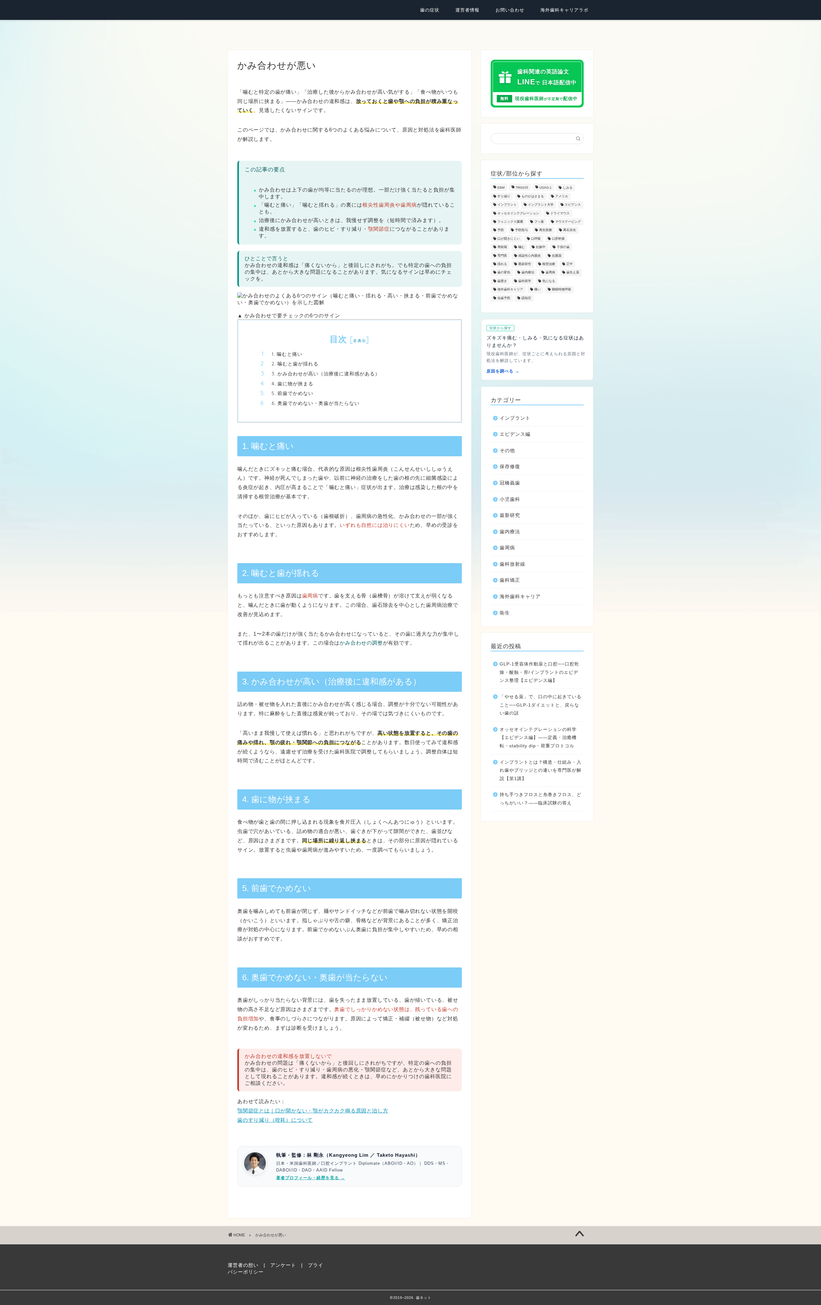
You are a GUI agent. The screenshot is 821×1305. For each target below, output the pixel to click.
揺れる (502, 264)
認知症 (526, 298)
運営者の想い (243, 1265)
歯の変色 (503, 272)
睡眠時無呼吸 (561, 289)
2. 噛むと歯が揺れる (295, 364)
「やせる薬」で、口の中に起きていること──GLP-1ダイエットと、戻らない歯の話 (540, 705)
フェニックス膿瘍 (510, 221)
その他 (507, 450)
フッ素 (539, 221)
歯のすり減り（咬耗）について (275, 1120)
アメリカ (561, 196)
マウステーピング (568, 221)
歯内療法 (527, 272)
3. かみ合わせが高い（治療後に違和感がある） (326, 374)
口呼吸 (536, 238)
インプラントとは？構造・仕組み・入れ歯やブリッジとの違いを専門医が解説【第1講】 (540, 770)
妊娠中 (541, 247)
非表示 (359, 340)
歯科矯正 (510, 580)
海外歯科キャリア (510, 289)
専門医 (502, 255)
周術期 (502, 247)
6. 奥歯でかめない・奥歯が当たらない (316, 403)
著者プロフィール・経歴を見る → (310, 1177)
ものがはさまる (532, 196)
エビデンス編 (515, 434)
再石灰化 (569, 230)
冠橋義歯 (510, 482)
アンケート (283, 1265)
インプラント (507, 205)
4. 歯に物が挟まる (292, 384)
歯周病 (550, 272)
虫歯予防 (503, 298)
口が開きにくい (508, 238)
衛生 (505, 612)
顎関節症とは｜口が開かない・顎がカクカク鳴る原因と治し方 (312, 1110)
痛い (537, 289)
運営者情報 (467, 10)
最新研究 (524, 264)
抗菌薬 (557, 255)
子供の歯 (563, 247)
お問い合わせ (509, 10)
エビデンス (573, 205)
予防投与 (521, 230)
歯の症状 (429, 10)
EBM (500, 188)
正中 (569, 264)
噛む (521, 247)
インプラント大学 (541, 205)
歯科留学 (524, 281)
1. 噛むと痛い (287, 354)
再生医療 (545, 230)
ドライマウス (560, 213)
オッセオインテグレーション (518, 213)
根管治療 (548, 264)
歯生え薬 (572, 272)
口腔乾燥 (558, 238)
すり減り (503, 196)
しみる (567, 188)
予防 (500, 230)
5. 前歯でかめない (292, 393)
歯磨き (502, 281)
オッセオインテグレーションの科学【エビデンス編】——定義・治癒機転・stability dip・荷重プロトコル (538, 737)
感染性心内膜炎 (529, 255)
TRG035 (522, 188)
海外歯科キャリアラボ (564, 10)
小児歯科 (510, 499)
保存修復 (510, 466)
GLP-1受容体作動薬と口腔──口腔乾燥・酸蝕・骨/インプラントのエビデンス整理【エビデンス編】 (539, 672)
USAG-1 (545, 188)
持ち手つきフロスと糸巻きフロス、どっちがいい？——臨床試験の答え (540, 798)
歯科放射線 (512, 564)
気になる (548, 281)
